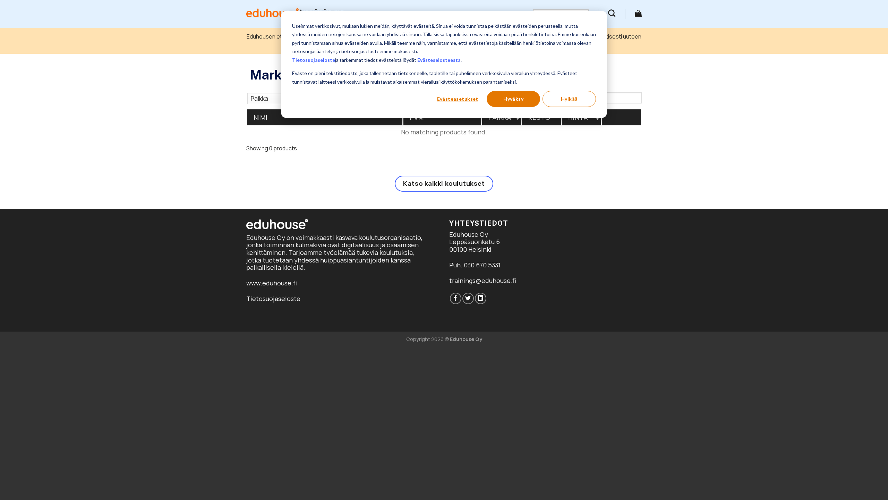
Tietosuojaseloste (313, 60)
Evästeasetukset (457, 99)
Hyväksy (513, 99)
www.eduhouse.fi (271, 283)
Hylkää (569, 99)
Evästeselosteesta (439, 60)
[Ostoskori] (638, 13)
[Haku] (611, 13)
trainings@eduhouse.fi (482, 280)
